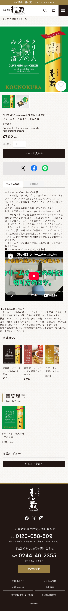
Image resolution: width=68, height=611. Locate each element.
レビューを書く (34, 463)
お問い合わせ (18, 587)
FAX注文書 (34, 569)
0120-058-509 (31, 536)
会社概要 (50, 587)
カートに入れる (34, 153)
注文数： (7, 144)
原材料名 (34, 184)
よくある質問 (50, 581)
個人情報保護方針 (49, 595)
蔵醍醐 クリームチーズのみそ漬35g (12, 371)
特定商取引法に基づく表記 (22, 595)
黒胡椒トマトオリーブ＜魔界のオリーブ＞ (33, 371)
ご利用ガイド (18, 581)
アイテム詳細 (12, 184)
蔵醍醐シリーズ (19, 19)
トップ (6, 19)
